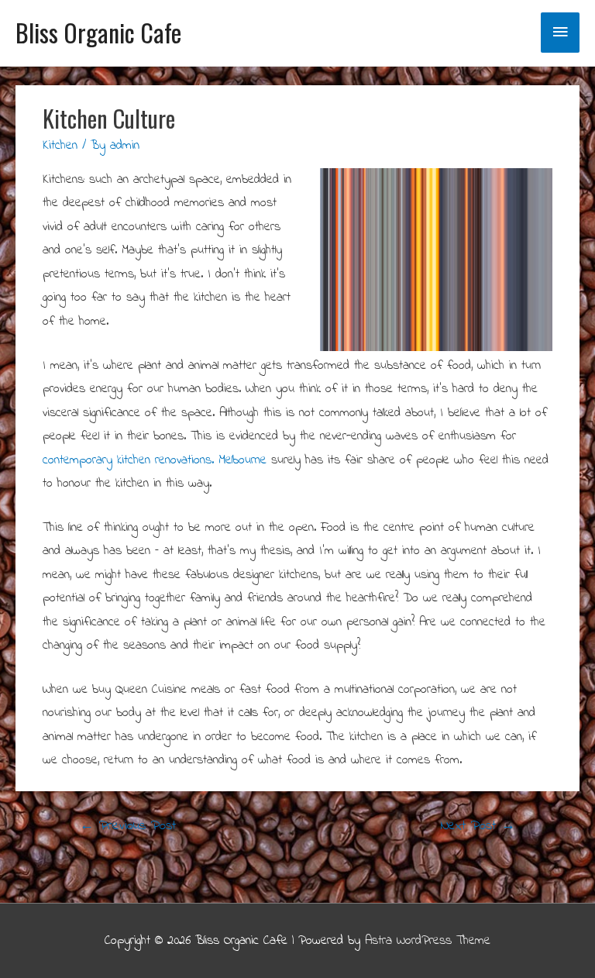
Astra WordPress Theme (427, 941)
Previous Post (128, 826)
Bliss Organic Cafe (98, 32)
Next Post (478, 826)
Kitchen (60, 145)
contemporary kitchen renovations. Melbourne (155, 460)
